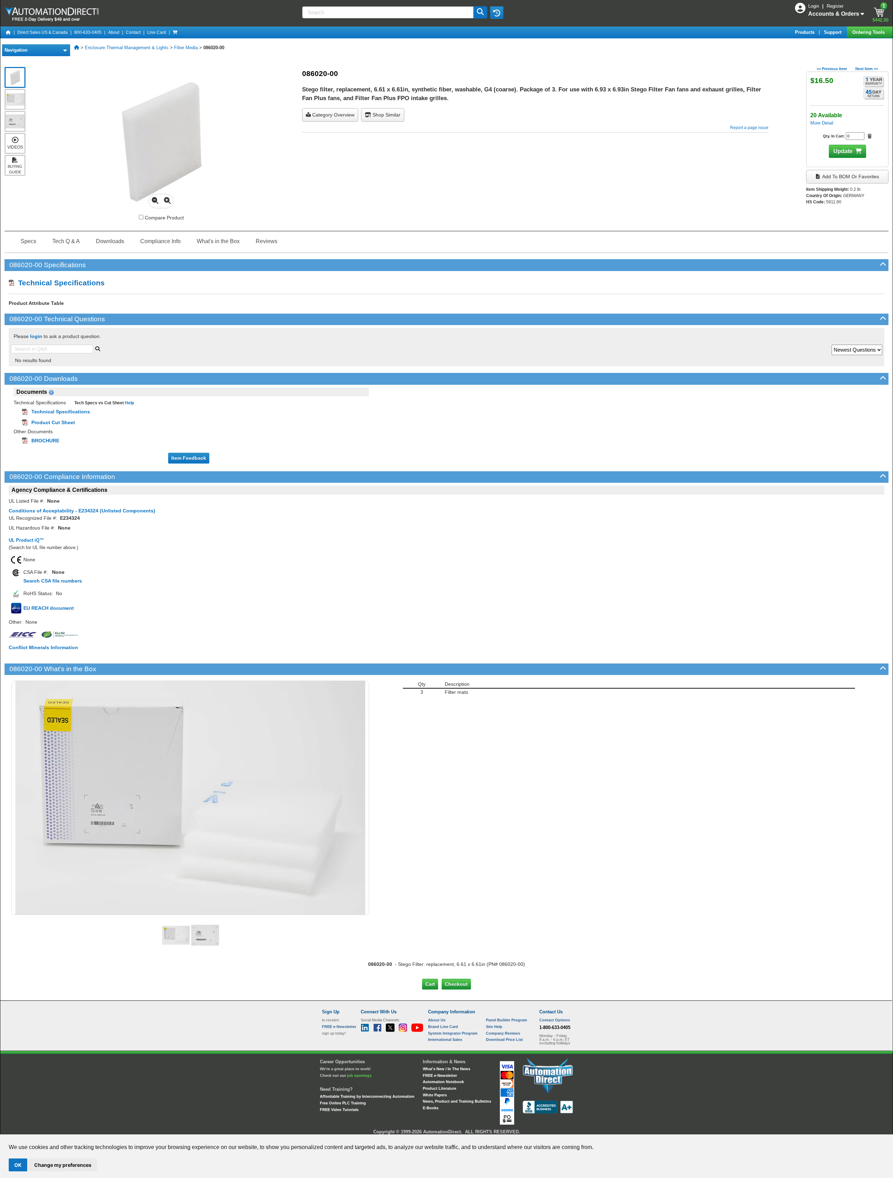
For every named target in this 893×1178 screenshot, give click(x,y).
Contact (133, 32)
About (113, 32)
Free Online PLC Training (343, 1103)
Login (814, 6)
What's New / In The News (446, 1069)
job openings (359, 1075)
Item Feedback (188, 458)
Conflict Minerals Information (43, 647)
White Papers (435, 1095)
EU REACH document (48, 608)
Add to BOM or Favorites (850, 176)
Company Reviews (503, 1033)
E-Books (430, 1108)
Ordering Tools (869, 32)
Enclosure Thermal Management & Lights (126, 47)
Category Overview (332, 115)
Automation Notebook (443, 1082)
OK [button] (18, 1165)
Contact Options (554, 1020)
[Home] (8, 32)
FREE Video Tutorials (339, 1110)
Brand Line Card (443, 1027)
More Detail (821, 123)
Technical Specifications (59, 283)
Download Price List (504, 1039)
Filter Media (186, 47)
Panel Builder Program (506, 1020)
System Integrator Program (453, 1033)
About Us (436, 1020)
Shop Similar (385, 115)
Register (835, 6)
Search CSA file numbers (52, 581)
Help (129, 402)
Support (833, 32)
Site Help (494, 1027)
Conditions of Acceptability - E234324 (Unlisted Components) (82, 510)
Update (843, 151)
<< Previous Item (832, 69)
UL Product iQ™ (26, 540)
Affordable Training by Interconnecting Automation (367, 1096)
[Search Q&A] (97, 348)
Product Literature (439, 1088)
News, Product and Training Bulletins (457, 1101)
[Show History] (496, 12)
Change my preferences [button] (62, 1165)
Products (805, 32)
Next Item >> (866, 69)
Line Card (156, 32)
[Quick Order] (175, 32)
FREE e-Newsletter (440, 1075)
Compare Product (163, 217)
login (36, 336)
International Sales (445, 1039)
